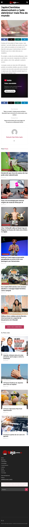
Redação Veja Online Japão (14, 137)
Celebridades (5, 254)
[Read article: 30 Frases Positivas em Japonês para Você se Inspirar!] (14, 373)
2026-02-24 (4, 204)
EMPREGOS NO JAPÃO (6, 479)
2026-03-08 (4, 177)
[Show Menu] (2, 2)
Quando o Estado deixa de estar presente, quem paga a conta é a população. (13, 356)
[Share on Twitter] (11, 39)
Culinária (3, 467)
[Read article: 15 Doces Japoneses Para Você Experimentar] (14, 399)
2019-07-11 (6, 438)
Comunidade (5, 283)
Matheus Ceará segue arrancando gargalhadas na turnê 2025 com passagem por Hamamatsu (12, 259)
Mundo (2, 469)
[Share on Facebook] (4, 39)
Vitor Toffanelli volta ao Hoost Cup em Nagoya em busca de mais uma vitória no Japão (14, 230)
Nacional (3, 470)
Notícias (4, 197)
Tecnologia (3, 472)
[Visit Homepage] (14, 2)
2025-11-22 (4, 263)
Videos (3, 477)
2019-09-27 (6, 412)
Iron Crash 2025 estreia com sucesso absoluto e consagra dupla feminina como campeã (13, 288)
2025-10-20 (4, 292)
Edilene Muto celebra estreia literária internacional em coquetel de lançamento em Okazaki (13, 318)
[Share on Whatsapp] (18, 39)
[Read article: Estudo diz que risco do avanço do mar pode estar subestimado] (14, 161)
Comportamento (7, 380)
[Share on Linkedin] (25, 39)
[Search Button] (27, 2)
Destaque (5, 353)
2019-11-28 (6, 386)
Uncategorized (6, 169)
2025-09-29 (4, 322)
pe (15, 47)
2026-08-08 (6, 360)
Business (4, 312)
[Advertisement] (14, 502)
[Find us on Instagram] (3, 521)
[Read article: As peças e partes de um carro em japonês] (14, 425)
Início (2, 457)
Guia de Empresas (5, 475)
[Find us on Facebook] (1, 521)
